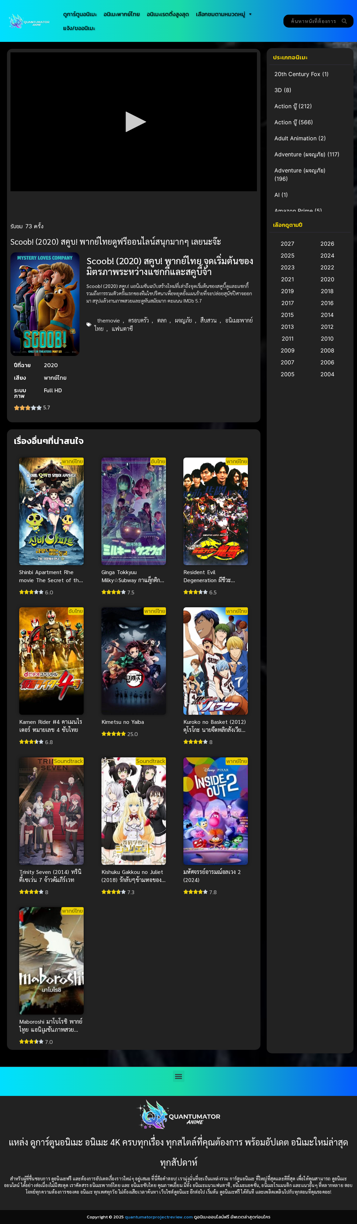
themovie (108, 320)
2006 (327, 362)
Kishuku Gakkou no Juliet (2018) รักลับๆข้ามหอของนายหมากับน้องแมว (132, 879)
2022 (327, 267)
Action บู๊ (285, 106)
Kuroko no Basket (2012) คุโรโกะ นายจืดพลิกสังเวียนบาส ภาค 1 (215, 730)
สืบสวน (208, 320)
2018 (327, 291)
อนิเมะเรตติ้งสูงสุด (168, 14)
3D (278, 90)
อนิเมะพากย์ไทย (122, 14)
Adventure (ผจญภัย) (300, 154)
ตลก (162, 320)
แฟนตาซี (122, 328)
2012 (327, 326)
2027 (287, 243)
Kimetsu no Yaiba (122, 722)
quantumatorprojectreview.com (159, 1217)
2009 (288, 350)
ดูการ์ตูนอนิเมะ (80, 14)
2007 (287, 362)
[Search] (346, 21)
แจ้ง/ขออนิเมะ (79, 28)
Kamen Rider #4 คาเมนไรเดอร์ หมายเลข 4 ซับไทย (50, 726)
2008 (327, 350)
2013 (287, 326)
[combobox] (310, 21)
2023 (288, 267)
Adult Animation (295, 138)
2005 (288, 374)
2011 (288, 338)
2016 (327, 302)
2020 (327, 279)
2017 (287, 302)
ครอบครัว (138, 320)
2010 (327, 338)
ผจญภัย (183, 320)
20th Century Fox (297, 74)
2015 (287, 314)
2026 (327, 243)
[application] (133, 121)
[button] (133, 121)
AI (277, 194)
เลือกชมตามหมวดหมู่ (220, 14)
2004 (327, 374)
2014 (327, 314)
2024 (327, 255)
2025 (288, 255)
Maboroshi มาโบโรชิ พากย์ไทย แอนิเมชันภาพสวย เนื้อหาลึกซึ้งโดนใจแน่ (50, 1029)
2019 (287, 291)
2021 (287, 279)
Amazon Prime (293, 210)
